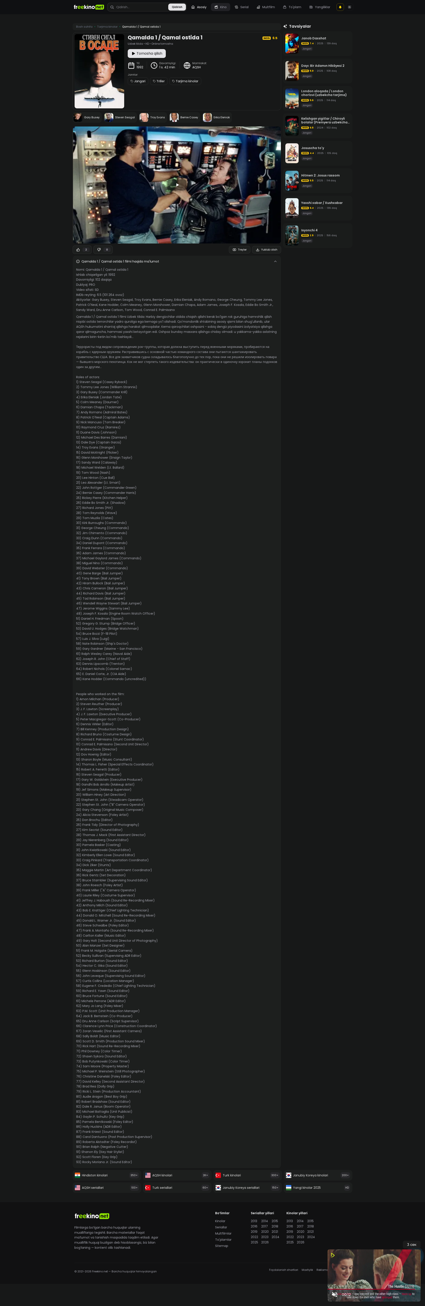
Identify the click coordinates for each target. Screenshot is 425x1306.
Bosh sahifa (84, 27)
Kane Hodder (109, 305)
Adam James (207, 305)
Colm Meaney (131, 305)
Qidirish (177, 7)
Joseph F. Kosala (231, 305)
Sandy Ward (85, 310)
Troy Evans (142, 299)
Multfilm (268, 7)
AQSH (196, 67)
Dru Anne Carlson (109, 310)
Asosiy (202, 7)
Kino (223, 7)
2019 (254, 1231)
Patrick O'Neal (86, 305)
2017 (264, 1226)
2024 (275, 1237)
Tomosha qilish (149, 53)
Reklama (323, 1270)
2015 (275, 1221)
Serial (244, 7)
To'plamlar (223, 1239)
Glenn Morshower (156, 305)
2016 (254, 1226)
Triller (160, 81)
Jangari (139, 81)
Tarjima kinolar (187, 81)
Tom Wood (133, 310)
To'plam (295, 7)
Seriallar (221, 1227)
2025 (254, 1242)
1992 (140, 67)
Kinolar (220, 1221)
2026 (265, 1242)
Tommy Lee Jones (257, 299)
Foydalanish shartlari (283, 1270)
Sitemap (221, 1246)
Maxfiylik (307, 1270)
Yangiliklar (322, 7)
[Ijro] (176, 184)
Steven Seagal (122, 299)
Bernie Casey (163, 299)
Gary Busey (100, 299)
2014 (264, 1221)
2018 (275, 1226)
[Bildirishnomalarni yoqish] (340, 7)
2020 (265, 1231)
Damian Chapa (183, 305)
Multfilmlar (223, 1233)
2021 (275, 1231)
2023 (265, 1237)
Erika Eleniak (183, 299)
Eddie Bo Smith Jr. (258, 305)
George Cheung (229, 299)
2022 (254, 1237)
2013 (254, 1221)
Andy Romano (205, 299)
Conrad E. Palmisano (159, 310)
